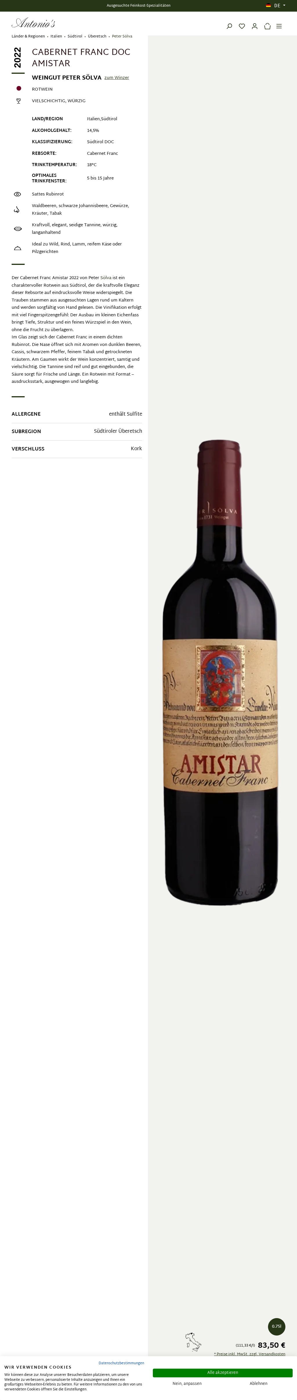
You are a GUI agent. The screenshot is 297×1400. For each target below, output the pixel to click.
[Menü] (279, 22)
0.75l (276, 1326)
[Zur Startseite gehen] (33, 22)
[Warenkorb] (266, 22)
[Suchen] (229, 22)
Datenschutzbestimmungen (121, 1363)
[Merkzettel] (242, 22)
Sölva (105, 278)
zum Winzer (116, 78)
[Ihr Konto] (254, 22)
